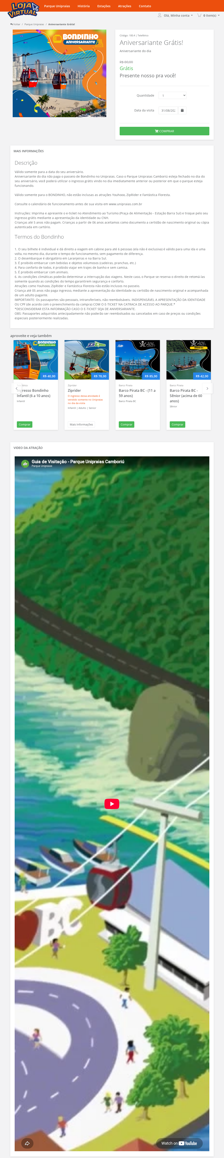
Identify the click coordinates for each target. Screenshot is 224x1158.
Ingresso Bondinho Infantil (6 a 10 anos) (33, 393)
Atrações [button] (124, 6)
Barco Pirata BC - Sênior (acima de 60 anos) (186, 395)
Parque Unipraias (34, 24)
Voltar (16, 24)
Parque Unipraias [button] (57, 6)
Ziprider (74, 390)
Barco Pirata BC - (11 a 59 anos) (137, 393)
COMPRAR (166, 131)
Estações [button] (103, 6)
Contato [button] (145, 6)
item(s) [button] (210, 15)
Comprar (24, 424)
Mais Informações (81, 424)
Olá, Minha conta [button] (177, 15)
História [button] (84, 6)
